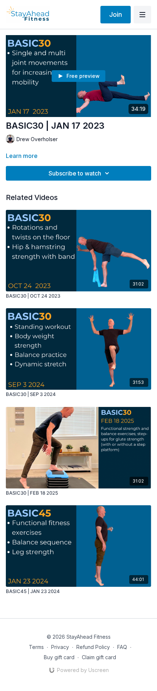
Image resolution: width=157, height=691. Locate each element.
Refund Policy (93, 647)
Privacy (60, 647)
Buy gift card (59, 657)
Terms (36, 647)
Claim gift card (99, 657)
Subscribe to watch (75, 173)
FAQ (122, 647)
